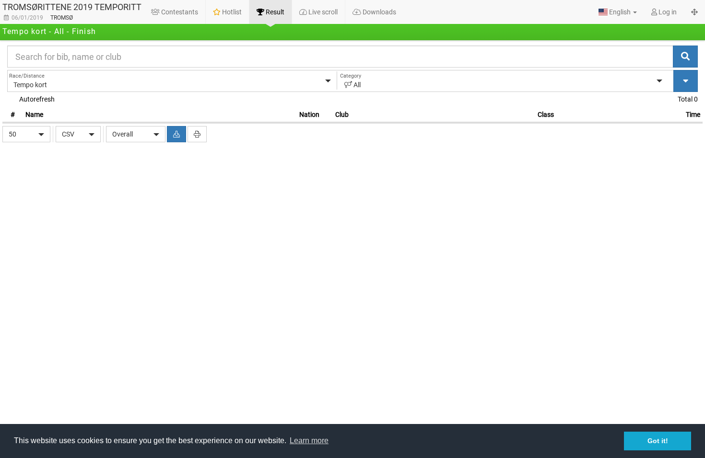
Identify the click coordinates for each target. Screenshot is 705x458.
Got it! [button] (657, 441)
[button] (617, 12)
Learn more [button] (309, 440)
